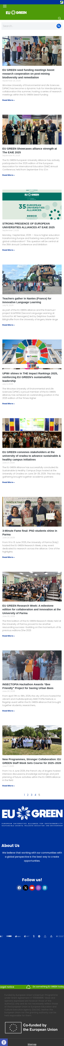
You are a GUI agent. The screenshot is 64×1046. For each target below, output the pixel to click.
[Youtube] (32, 888)
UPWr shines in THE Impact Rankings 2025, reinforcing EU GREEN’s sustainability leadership (30, 377)
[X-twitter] (25, 888)
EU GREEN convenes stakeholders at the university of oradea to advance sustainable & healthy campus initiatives (31, 456)
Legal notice (7, 987)
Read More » (8, 100)
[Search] (59, 18)
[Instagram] (38, 888)
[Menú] (5, 6)
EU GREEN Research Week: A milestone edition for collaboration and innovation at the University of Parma (31, 609)
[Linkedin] (45, 888)
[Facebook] (19, 888)
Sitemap (32, 1044)
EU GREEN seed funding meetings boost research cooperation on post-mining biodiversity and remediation (28, 73)
